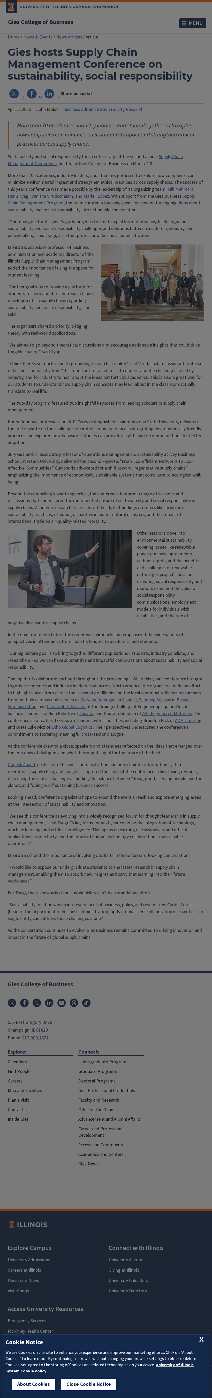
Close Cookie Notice (88, 1384)
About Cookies (33, 1384)
